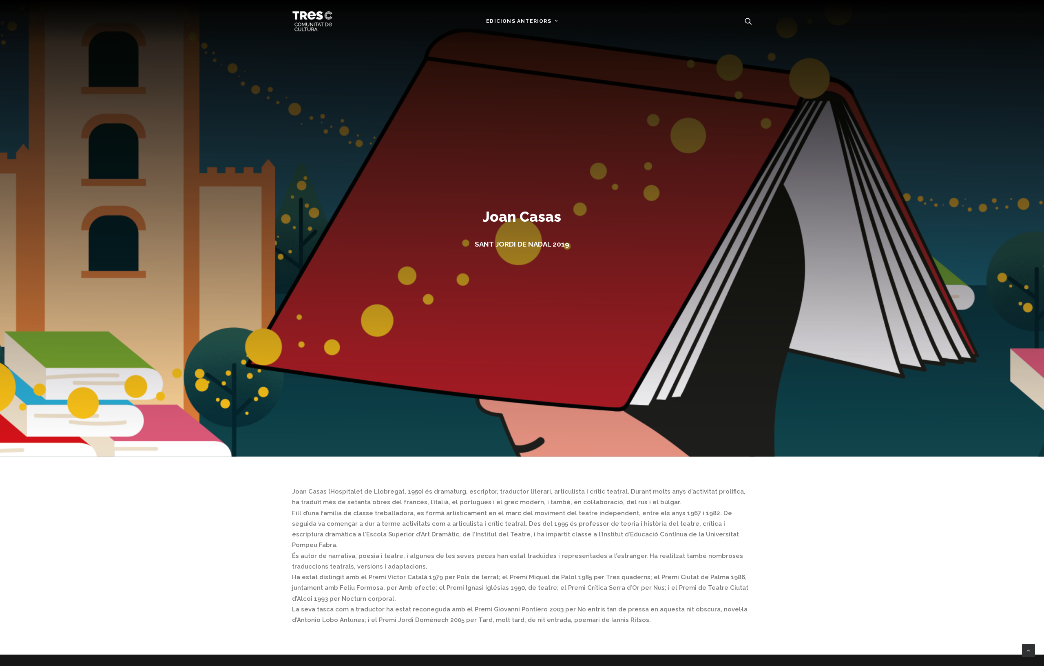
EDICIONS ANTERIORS (518, 21)
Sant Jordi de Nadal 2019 (522, 244)
